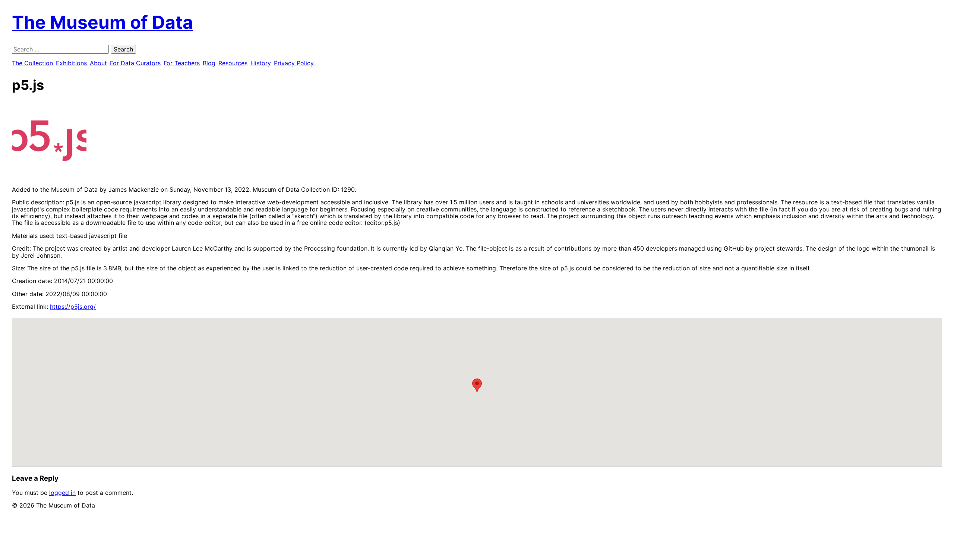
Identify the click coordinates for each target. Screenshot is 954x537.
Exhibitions (71, 63)
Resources (232, 63)
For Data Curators (135, 63)
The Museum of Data (102, 22)
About (98, 63)
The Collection (32, 63)
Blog (209, 63)
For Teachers (182, 63)
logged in (62, 492)
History (260, 63)
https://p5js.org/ (73, 306)
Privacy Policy (294, 63)
